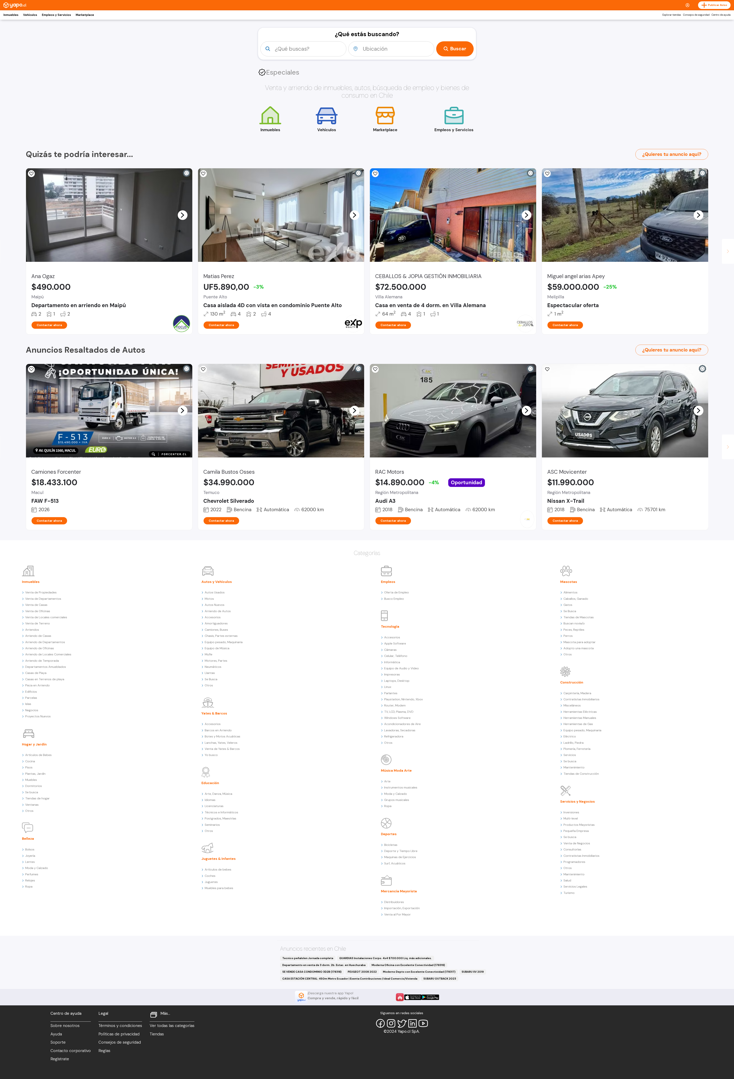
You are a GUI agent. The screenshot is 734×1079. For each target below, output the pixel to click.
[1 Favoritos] (547, 173)
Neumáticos (213, 667)
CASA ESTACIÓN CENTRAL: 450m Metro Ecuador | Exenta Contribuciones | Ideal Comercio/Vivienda (349, 978)
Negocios (31, 710)
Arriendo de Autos (218, 611)
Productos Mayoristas (579, 825)
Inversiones (571, 812)
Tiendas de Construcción (581, 774)
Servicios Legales (575, 887)
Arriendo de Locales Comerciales (48, 654)
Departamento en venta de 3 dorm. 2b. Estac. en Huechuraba (323, 965)
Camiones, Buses (216, 630)
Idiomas (210, 800)
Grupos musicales (396, 800)
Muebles (31, 780)
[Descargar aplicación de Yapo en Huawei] (399, 997)
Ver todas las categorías (172, 1025)
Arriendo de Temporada (42, 661)
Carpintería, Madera (577, 693)
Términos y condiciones (120, 1025)
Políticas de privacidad (119, 1034)
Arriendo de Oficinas (39, 648)
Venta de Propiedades (41, 592)
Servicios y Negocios (577, 801)
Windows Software (397, 718)
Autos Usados (215, 592)
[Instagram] (391, 1023)
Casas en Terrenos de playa (44, 679)
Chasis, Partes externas (221, 636)
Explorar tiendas (672, 14)
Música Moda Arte (396, 770)
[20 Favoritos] (31, 173)
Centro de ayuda (721, 14)
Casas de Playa (35, 673)
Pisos (28, 767)
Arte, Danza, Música (218, 794)
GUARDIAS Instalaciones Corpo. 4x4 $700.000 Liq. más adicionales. (385, 958)
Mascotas (568, 581)
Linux (387, 687)
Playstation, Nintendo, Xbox (403, 699)
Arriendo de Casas (38, 636)
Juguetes (211, 882)
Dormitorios (33, 786)
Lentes (30, 862)
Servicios (569, 755)
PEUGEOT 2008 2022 (362, 971)
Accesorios (213, 617)
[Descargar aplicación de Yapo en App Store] (413, 997)
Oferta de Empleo (396, 592)
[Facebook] (380, 1023)
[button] (182, 215)
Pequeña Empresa (576, 831)
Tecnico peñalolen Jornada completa (307, 958)
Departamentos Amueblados (45, 667)
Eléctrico (569, 736)
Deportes (389, 834)
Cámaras (390, 650)
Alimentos (570, 592)
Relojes (30, 880)
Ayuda (56, 1034)
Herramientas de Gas (578, 724)
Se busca (31, 792)
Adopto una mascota (578, 648)
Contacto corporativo (70, 1050)
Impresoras (392, 674)
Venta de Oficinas (37, 611)
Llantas (210, 673)
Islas (28, 704)
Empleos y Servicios (56, 15)
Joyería (30, 856)
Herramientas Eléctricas (580, 712)
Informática (392, 662)
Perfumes (31, 874)
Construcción (571, 682)
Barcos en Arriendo (218, 730)
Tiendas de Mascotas (578, 617)
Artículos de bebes (218, 869)
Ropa (28, 887)
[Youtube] (423, 1023)
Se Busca (211, 679)
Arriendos (32, 630)
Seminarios (212, 825)
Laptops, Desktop (396, 681)
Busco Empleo (394, 599)
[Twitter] (401, 1023)
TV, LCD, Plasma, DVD (398, 712)
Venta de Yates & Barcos (222, 749)
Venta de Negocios (576, 843)
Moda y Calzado (36, 868)
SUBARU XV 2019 (473, 971)
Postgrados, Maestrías (220, 818)
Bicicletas (390, 845)
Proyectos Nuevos (38, 716)
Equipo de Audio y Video (401, 668)
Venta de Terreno (37, 623)
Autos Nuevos (214, 605)
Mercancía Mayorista (399, 891)
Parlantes (390, 693)
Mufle (208, 654)
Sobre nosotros (65, 1025)
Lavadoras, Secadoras (399, 730)
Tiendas (157, 1034)
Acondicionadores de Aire (402, 724)
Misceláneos (572, 705)
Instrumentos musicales (400, 787)
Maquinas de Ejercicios (400, 857)
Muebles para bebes (219, 888)
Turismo (569, 893)
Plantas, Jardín (35, 774)
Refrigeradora (393, 736)
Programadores (574, 862)
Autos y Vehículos (216, 581)
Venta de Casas (36, 605)
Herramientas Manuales (579, 718)
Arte (387, 781)
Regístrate (59, 1059)
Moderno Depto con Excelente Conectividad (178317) (419, 971)
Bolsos (29, 849)
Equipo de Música (217, 648)
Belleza (28, 838)
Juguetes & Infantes (218, 858)
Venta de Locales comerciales (46, 617)
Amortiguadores (216, 623)
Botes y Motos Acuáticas (222, 736)
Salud (567, 880)
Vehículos (30, 15)
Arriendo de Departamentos (45, 642)
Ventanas (32, 805)
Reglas (104, 1050)
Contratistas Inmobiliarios (581, 699)
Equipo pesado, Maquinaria (224, 642)
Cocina (30, 761)
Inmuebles (10, 15)
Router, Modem (395, 705)
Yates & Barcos (214, 713)
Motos (209, 599)
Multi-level (570, 818)
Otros (29, 811)
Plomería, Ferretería (576, 749)
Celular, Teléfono (395, 656)
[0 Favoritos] (375, 173)
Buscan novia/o (574, 623)
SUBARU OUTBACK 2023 (439, 978)
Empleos (388, 581)
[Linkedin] (412, 1023)
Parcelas (31, 698)
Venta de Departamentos (43, 599)
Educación (210, 783)
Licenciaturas (214, 806)
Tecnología (390, 626)
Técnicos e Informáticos (221, 812)
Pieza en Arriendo (37, 685)
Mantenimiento (574, 767)
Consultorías (572, 849)
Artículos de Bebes (38, 755)
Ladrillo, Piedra (573, 743)
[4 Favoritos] (203, 173)
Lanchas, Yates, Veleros (221, 743)
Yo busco (211, 755)
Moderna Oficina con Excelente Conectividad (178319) (408, 965)
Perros (568, 636)
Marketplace (85, 15)
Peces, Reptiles (573, 630)
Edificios (31, 692)
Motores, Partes (216, 661)
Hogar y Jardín (34, 744)
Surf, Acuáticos (394, 863)
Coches (210, 876)
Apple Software (395, 643)
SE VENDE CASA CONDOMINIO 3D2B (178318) (312, 971)
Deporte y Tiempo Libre (400, 851)
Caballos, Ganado (575, 599)
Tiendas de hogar (37, 798)
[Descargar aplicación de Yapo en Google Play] (430, 997)
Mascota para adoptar (579, 642)
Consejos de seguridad (696, 14)
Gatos (567, 605)
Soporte (58, 1042)
